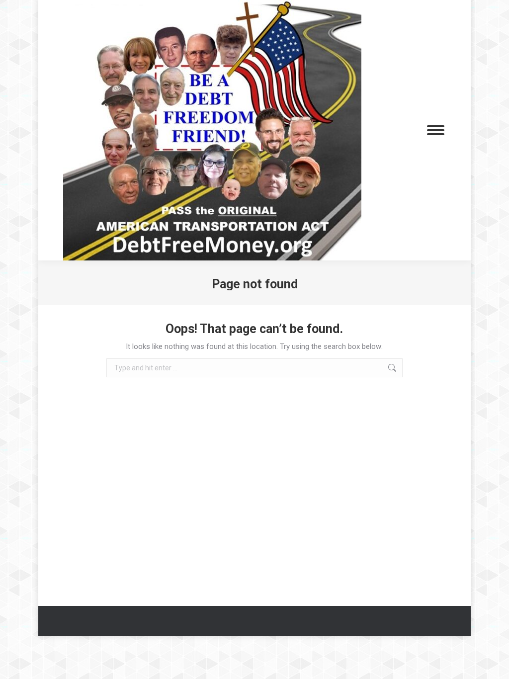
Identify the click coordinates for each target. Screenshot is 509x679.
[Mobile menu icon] (435, 130)
